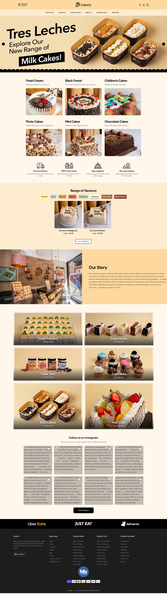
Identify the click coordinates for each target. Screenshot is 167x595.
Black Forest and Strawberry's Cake (68, 342)
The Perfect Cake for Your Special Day (80, 195)
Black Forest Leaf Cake (126, 341)
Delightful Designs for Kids (115, 195)
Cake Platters (48, 452)
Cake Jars (48, 487)
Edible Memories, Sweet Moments (39, 236)
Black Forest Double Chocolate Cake (97, 342)
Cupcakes (119, 487)
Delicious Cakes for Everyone (37, 195)
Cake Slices (119, 452)
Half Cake (119, 535)
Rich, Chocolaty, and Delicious (116, 236)
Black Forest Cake (39, 341)
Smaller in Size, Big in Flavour (76, 236)
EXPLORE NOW (48, 455)
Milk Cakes (48, 535)
